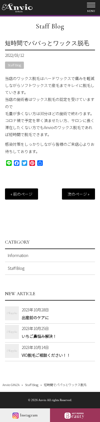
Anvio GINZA (10, 384)
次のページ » (78, 194)
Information (18, 255)
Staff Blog (50, 26)
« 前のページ (21, 194)
